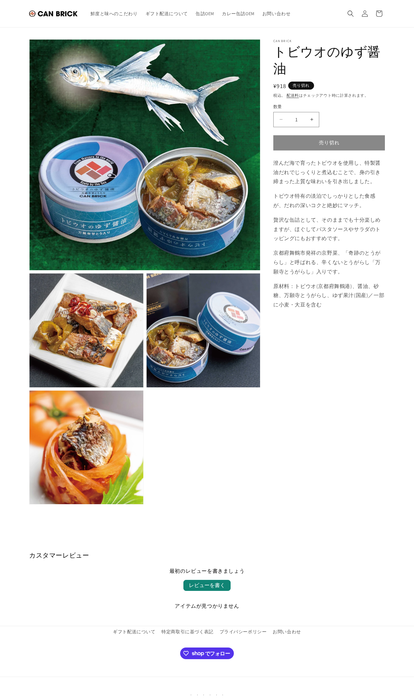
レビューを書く (207, 585)
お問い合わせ (287, 632)
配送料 (293, 95)
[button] (350, 13)
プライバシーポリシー (243, 632)
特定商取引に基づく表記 (187, 632)
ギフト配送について (134, 632)
